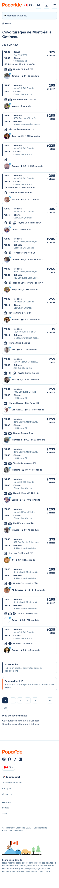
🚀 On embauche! (11, 776)
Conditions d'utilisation (12, 830)
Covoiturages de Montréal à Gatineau (21, 720)
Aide (4, 813)
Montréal (17, 85)
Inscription (7, 788)
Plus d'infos (45, 871)
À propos (6, 801)
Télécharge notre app (12, 782)
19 (50, 700)
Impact (5, 807)
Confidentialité (40, 827)
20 (5, 707)
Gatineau (17, 121)
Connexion (7, 794)
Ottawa (16, 58)
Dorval (16, 51)
